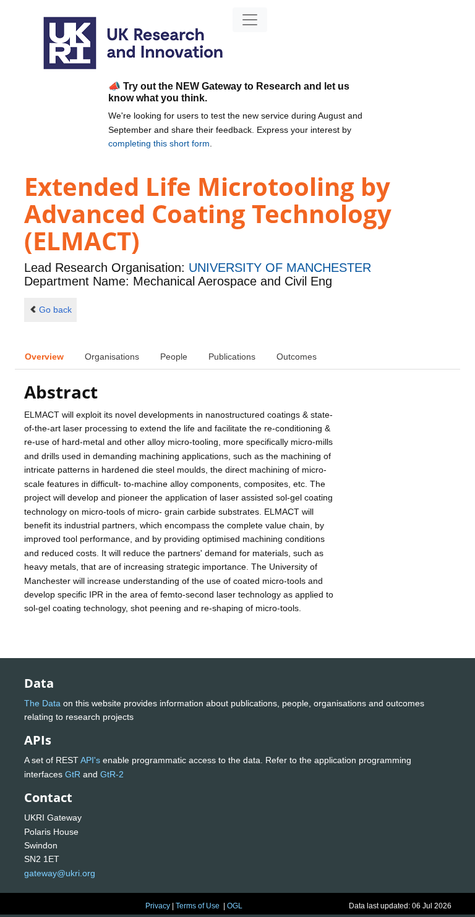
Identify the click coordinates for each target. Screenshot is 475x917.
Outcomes (296, 356)
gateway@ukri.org (59, 873)
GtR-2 (112, 774)
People (173, 356)
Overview (44, 356)
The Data (42, 703)
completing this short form (159, 143)
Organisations (112, 356)
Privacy (157, 906)
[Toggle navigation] (250, 19)
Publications (231, 356)
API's (90, 760)
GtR (72, 774)
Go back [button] (55, 310)
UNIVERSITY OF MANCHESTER (280, 267)
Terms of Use (198, 906)
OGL (234, 906)
